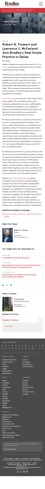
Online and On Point (8, 437)
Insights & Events (10, 9)
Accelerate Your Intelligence (10, 415)
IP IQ (3, 430)
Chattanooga (6, 387)
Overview (25, 380)
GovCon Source (7, 428)
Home (3, 9)
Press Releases (6, 373)
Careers (24, 359)
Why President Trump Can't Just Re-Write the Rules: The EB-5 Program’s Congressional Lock (21, 266)
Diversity (25, 385)
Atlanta (4, 380)
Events (4, 364)
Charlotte (5, 385)
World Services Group (14, 464)
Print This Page (9, 25)
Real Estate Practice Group (19, 178)
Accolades (25, 394)
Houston (4, 392)
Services (24, 383)
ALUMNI (35, 463)
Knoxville (5, 398)
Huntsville (5, 394)
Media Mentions (7, 371)
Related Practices (10, 320)
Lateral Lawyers (27, 364)
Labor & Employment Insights (10, 435)
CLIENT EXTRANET (8, 458)
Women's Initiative (27, 387)
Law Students (26, 362)
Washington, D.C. (7, 407)
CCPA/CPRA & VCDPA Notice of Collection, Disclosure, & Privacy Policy (22, 460)
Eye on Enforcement (8, 424)
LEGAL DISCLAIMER (35, 458)
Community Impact (28, 392)
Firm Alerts (5, 366)
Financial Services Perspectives (11, 426)
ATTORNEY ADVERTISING (29, 464)
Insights (4, 369)
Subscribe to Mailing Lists (10, 449)
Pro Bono (25, 389)
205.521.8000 (24, 458)
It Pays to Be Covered (8, 433)
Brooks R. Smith (8, 98)
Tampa (4, 405)
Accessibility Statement (14, 463)
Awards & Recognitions (9, 359)
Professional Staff (27, 366)
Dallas (4, 389)
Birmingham (5, 383)
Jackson (4, 396)
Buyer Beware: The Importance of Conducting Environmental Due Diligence (19, 276)
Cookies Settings (21, 466)
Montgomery (6, 401)
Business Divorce (7, 421)
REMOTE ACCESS (26, 463)
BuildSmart (5, 419)
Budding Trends (6, 417)
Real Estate (9, 326)
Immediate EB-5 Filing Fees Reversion (16, 258)
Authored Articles (7, 362)
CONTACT (17, 458)
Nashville (4, 403)
